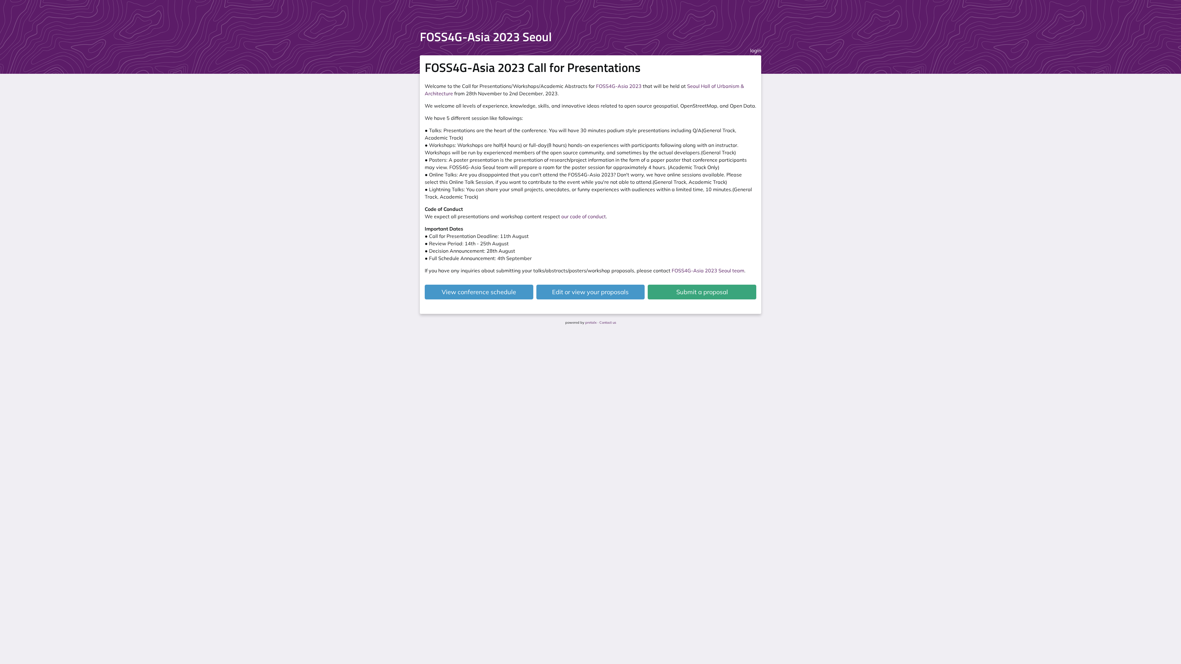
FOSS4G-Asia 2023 (619, 86)
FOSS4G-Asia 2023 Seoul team (708, 270)
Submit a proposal (702, 292)
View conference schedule (479, 292)
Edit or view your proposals (590, 292)
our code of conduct (583, 216)
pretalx (591, 322)
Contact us (607, 322)
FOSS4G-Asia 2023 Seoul (486, 36)
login (755, 50)
